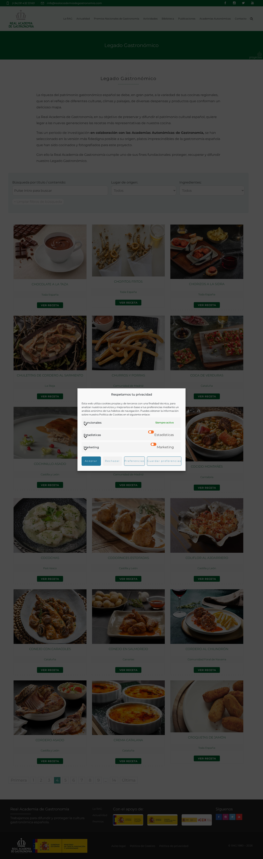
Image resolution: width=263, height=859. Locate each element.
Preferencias (134, 460)
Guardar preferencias (164, 460)
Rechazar (112, 460)
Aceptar (91, 460)
